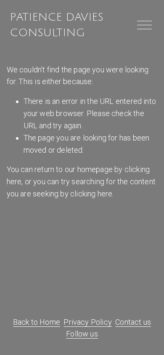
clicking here (91, 193)
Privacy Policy (87, 322)
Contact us (133, 322)
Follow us (82, 333)
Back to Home (36, 322)
